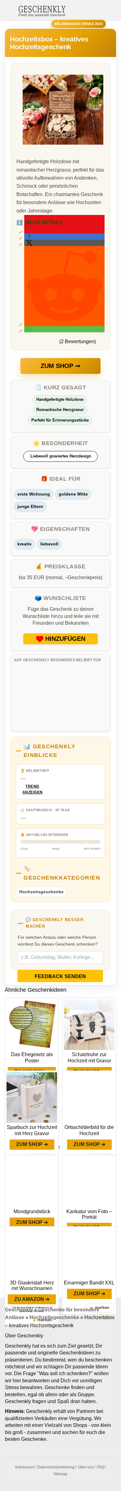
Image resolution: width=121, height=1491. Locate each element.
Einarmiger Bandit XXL (89, 1282)
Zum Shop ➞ (60, 365)
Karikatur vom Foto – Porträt (89, 1214)
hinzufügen (65, 638)
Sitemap (60, 1474)
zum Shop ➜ (32, 1144)
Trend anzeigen (32, 789)
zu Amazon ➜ (31, 1299)
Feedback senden (60, 976)
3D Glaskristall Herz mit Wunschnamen (32, 1285)
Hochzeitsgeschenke (41, 891)
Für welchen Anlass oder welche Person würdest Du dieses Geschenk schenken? (58, 941)
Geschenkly (19, 1309)
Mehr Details (39, 222)
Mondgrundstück (32, 1211)
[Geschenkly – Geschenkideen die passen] (42, 10)
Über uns (85, 1467)
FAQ (100, 1467)
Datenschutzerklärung (55, 1467)
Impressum (24, 1467)
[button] (64, 237)
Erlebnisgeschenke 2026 (78, 24)
